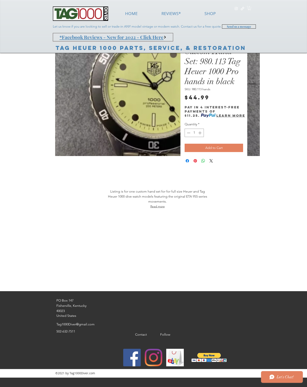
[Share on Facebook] (187, 160)
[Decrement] (188, 133)
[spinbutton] (194, 133)
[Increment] (200, 133)
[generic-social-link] (242, 8)
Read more (157, 206)
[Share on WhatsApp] (203, 160)
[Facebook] (132, 357)
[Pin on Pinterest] (195, 160)
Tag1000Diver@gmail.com (75, 324)
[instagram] (236, 8)
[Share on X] (211, 160)
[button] (249, 8)
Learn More (230, 115)
